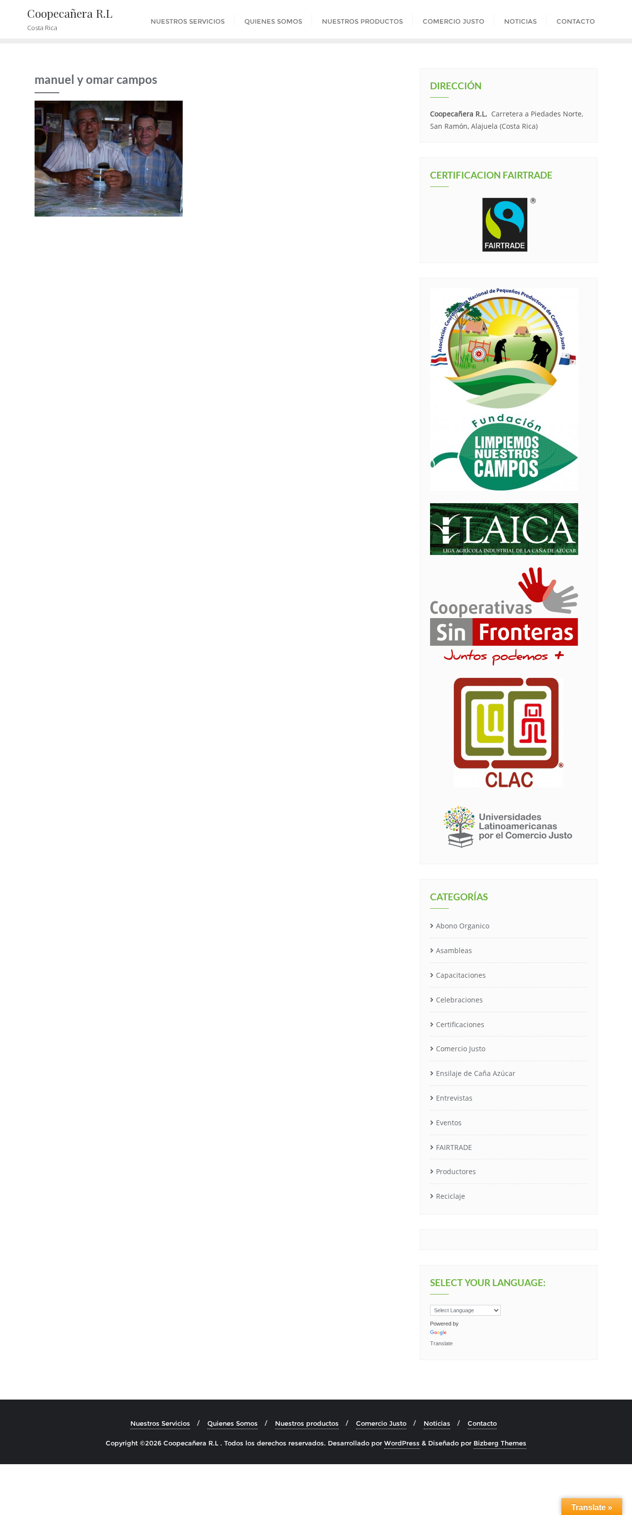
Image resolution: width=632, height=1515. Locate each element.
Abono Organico (462, 925)
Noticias (437, 1423)
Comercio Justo (460, 1048)
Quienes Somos (232, 1423)
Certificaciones (460, 1024)
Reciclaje (450, 1196)
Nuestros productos (307, 1423)
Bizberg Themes (500, 1443)
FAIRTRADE (454, 1147)
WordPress (402, 1443)
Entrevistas (454, 1098)
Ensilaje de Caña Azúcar (475, 1073)
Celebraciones (459, 999)
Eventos (449, 1122)
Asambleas (454, 950)
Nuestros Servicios (160, 1423)
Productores (456, 1171)
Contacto (482, 1423)
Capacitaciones (461, 975)
